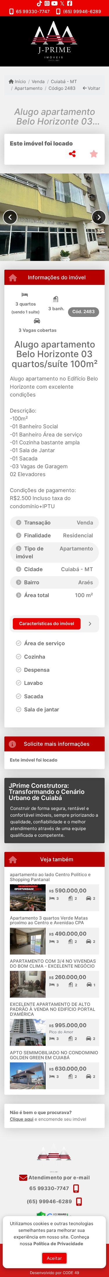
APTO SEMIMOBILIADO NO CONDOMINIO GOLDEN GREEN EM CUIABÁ (54, 1055)
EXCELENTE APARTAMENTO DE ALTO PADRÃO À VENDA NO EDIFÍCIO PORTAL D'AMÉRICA (52, 1009)
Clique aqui (21, 1119)
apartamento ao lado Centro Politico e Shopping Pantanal (50, 877)
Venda (38, 81)
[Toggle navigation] (92, 23)
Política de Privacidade (58, 1243)
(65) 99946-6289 (82, 11)
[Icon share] (39, 3)
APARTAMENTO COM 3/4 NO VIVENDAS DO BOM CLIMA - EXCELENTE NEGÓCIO (53, 963)
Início (20, 81)
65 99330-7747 (33, 11)
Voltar (93, 88)
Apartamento (28, 88)
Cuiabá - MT (64, 81)
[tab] (47, 623)
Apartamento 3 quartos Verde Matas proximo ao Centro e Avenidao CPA (49, 920)
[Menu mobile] (54, 41)
